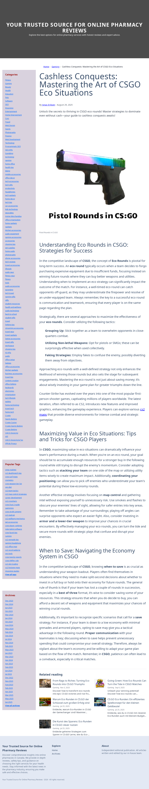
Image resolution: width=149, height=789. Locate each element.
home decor (10, 199)
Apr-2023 (9, 663)
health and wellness (13, 307)
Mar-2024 (9, 615)
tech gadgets (10, 195)
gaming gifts (10, 296)
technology (9, 157)
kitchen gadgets (11, 370)
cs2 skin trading (11, 564)
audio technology (12, 310)
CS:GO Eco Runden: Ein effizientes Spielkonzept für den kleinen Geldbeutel (126, 703)
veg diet (8, 487)
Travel (7, 122)
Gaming (55, 66)
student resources (12, 303)
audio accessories (12, 286)
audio (7, 356)
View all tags (10, 574)
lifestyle (8, 269)
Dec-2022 (9, 677)
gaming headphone (13, 543)
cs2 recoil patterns (12, 550)
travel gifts (9, 342)
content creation (11, 380)
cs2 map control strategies (16, 494)
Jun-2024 (8, 670)
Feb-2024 (9, 632)
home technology (12, 405)
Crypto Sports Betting (14, 426)
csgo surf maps (11, 476)
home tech (9, 412)
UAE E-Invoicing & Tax (14, 440)
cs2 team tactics (11, 490)
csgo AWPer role (12, 560)
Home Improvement (13, 115)
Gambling (9, 153)
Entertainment (11, 111)
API (6, 436)
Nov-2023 (9, 681)
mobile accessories (13, 174)
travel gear (9, 331)
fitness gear (10, 276)
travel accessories (12, 265)
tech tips (8, 202)
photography (10, 255)
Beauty (8, 87)
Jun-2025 (8, 702)
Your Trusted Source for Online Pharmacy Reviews (74, 27)
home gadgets (11, 223)
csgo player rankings (13, 525)
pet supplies (10, 248)
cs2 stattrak (10, 515)
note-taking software (13, 529)
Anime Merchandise (13, 216)
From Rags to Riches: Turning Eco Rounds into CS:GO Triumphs (71, 682)
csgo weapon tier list (13, 483)
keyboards (9, 387)
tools (7, 282)
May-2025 (9, 698)
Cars (7, 118)
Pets (7, 97)
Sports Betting (11, 419)
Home (46, 66)
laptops (8, 363)
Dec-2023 (9, 601)
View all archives (12, 705)
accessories (10, 241)
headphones (10, 192)
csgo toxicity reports (13, 557)
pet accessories (11, 522)
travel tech (9, 408)
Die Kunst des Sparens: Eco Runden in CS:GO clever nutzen (72, 723)
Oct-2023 (9, 611)
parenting (9, 289)
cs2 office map (11, 546)
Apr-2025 (9, 691)
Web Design (10, 125)
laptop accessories (12, 338)
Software (9, 101)
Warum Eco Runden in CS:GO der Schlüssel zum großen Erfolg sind (71, 701)
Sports (7, 129)
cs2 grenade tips (12, 539)
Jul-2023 (8, 674)
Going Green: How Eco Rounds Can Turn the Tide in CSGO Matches (127, 682)
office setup (10, 359)
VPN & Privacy (11, 443)
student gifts (10, 317)
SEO (7, 104)
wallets (8, 401)
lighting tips (10, 324)
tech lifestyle (10, 398)
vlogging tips (10, 349)
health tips (9, 167)
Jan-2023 (8, 653)
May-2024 (9, 629)
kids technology (11, 209)
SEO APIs (9, 150)
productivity (10, 188)
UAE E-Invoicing (11, 433)
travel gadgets (11, 335)
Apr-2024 (9, 660)
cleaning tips (10, 244)
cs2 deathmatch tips (13, 473)
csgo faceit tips (11, 532)
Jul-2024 (8, 639)
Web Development (12, 139)
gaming (8, 160)
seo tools (9, 553)
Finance (8, 136)
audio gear (9, 272)
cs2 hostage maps (12, 567)
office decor (10, 178)
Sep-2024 (9, 635)
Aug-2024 (9, 625)
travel (7, 321)
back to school (11, 314)
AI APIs (8, 352)
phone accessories (12, 258)
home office (10, 164)
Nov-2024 (9, 642)
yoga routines (10, 469)
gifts (7, 300)
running (8, 536)
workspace (9, 345)
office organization (12, 220)
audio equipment (12, 234)
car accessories (11, 206)
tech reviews (10, 262)
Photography (10, 132)
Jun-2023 (8, 608)
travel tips (9, 377)
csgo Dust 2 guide (12, 504)
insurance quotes (12, 571)
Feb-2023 (9, 646)
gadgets (8, 227)
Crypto (8, 415)
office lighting (10, 384)
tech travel (9, 293)
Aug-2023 (9, 684)
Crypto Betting (11, 429)
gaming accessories (13, 237)
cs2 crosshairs (11, 501)
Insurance (9, 108)
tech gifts (9, 185)
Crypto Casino (11, 422)
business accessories (13, 373)
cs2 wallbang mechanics (15, 518)
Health (8, 90)
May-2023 (9, 649)
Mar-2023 (9, 656)
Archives (56, 753)
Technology (9, 143)
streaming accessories (14, 328)
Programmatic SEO (13, 146)
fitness (8, 279)
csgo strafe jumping (13, 511)
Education (9, 94)
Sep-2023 (9, 667)
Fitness (8, 80)
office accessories (12, 366)
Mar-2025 (9, 695)
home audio (10, 251)
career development (13, 497)
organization (10, 394)
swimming (9, 508)
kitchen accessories (13, 230)
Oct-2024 (9, 622)
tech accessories (12, 181)
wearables (9, 213)
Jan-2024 (8, 618)
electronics (9, 391)
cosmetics (9, 480)
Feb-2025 (9, 688)
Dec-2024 (9, 604)
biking (7, 171)
